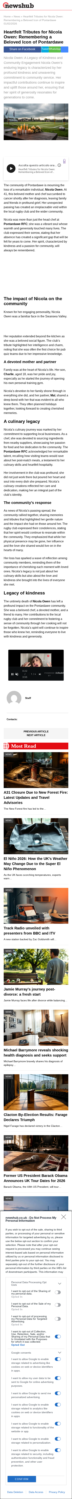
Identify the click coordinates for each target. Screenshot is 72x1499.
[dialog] (36, 1355)
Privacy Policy (57, 1492)
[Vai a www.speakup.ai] (64, 161)
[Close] (64, 1218)
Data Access (36, 1492)
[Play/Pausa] (12, 674)
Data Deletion (15, 1492)
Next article (36, 735)
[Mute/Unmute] (17, 674)
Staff (28, 698)
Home (7, 16)
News (17, 16)
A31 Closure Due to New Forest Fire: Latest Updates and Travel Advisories (36, 797)
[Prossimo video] (40, 674)
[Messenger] (64, 49)
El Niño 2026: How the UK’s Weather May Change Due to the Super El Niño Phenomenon (35, 864)
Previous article (36, 731)
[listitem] (36, 1283)
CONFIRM (22, 1479)
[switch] (58, 1292)
